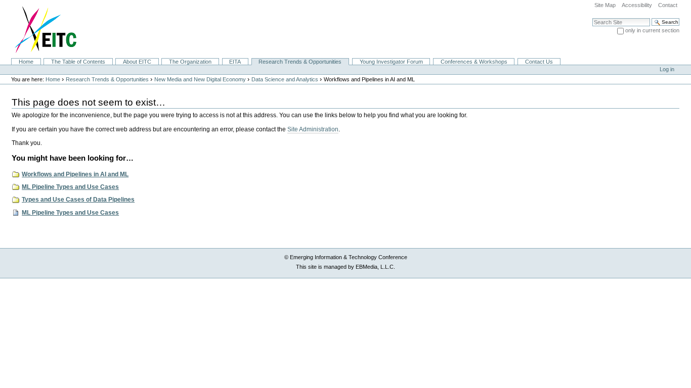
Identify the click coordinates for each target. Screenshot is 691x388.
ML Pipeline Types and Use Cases (70, 186)
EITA (235, 62)
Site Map (605, 5)
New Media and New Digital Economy (200, 79)
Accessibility (637, 5)
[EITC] (41, 29)
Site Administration (312, 129)
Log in (667, 69)
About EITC (137, 62)
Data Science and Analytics (284, 79)
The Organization (190, 62)
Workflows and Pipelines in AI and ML (75, 174)
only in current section (652, 30)
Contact (667, 5)
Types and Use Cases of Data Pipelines (78, 199)
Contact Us (539, 62)
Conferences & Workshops (474, 62)
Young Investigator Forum (391, 62)
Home (26, 62)
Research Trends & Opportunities (299, 62)
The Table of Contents (78, 62)
